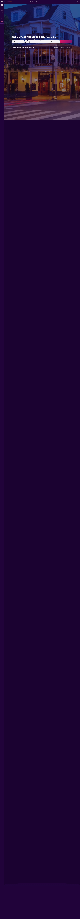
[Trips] (2, 18)
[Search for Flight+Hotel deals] (2, 13)
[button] (2, 2)
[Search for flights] (2, 5)
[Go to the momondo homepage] (8, 1)
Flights (13, 4)
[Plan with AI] (2, 15)
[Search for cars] (2, 10)
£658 (15, 37)
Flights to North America (20, 4)
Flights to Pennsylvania (37, 4)
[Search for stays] (2, 8)
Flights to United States (29, 4)
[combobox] (14, 39)
